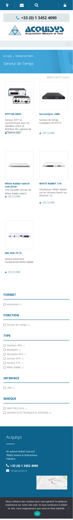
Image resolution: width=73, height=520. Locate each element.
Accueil (7, 56)
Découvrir (14, 133)
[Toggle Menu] (68, 43)
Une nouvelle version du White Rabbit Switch (18, 188)
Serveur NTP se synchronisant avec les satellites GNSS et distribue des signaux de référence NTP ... (18, 125)
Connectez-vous (65, 5)
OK (37, 513)
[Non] (68, 508)
